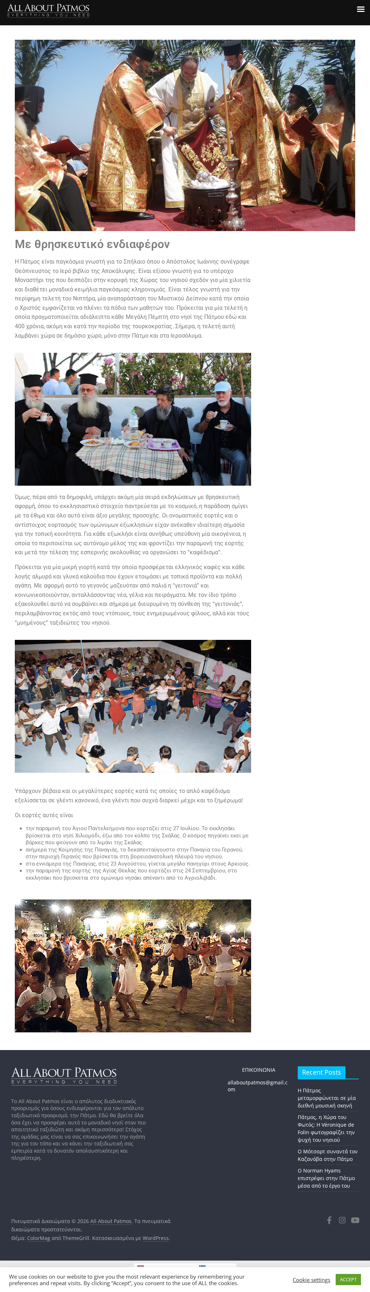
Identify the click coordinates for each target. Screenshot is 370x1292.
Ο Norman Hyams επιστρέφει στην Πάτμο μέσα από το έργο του (326, 1178)
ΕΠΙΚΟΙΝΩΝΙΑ (251, 1069)
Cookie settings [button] (311, 1279)
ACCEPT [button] (348, 1279)
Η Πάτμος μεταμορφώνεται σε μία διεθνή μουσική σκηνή (327, 1098)
